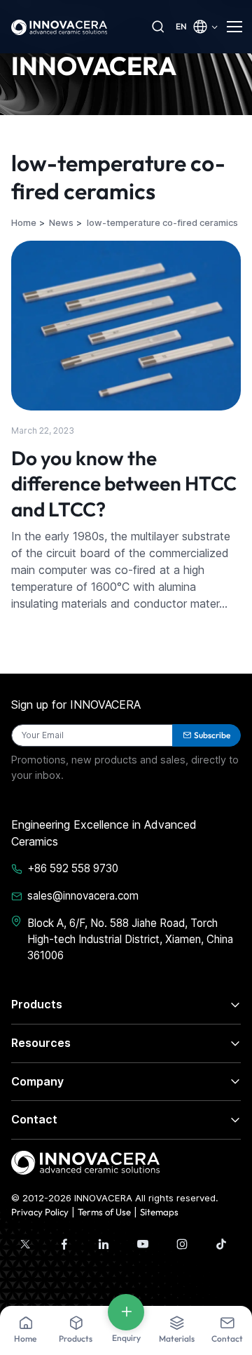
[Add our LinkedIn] (104, 1244)
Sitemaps (159, 1211)
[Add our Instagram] (182, 1244)
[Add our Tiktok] (221, 1244)
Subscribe (212, 735)
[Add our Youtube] (143, 1244)
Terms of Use (104, 1211)
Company (37, 1081)
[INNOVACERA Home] (85, 1161)
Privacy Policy (40, 1211)
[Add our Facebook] (64, 1244)
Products (36, 1004)
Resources (41, 1043)
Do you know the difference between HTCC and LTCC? (124, 483)
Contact (34, 1119)
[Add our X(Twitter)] (25, 1244)
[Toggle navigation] (234, 26)
